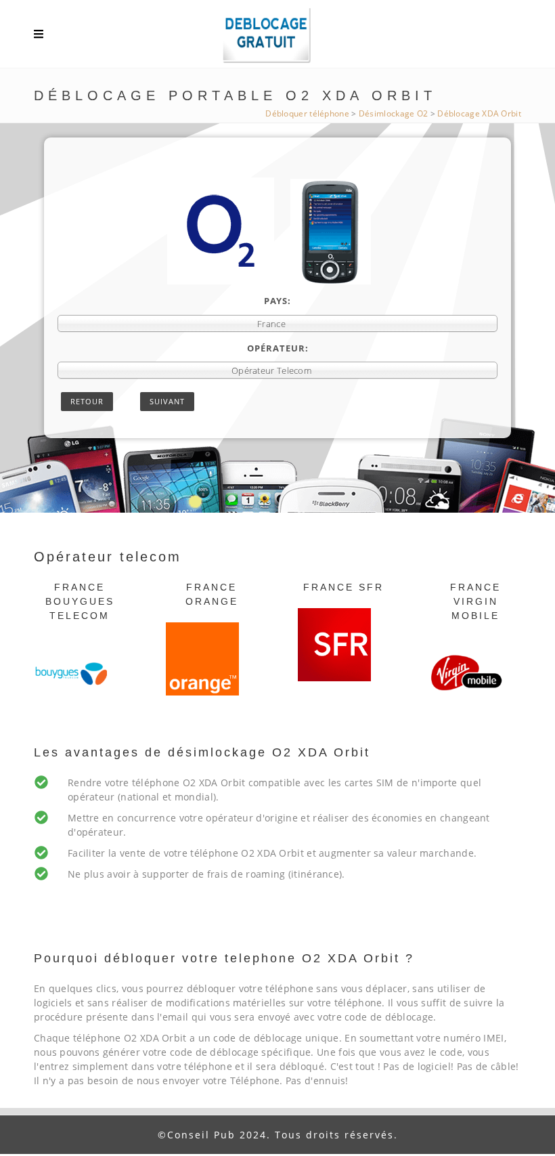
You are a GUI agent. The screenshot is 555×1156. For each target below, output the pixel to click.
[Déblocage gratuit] (277, 37)
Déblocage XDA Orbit (479, 113)
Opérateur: (278, 348)
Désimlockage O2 (393, 113)
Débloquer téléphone (307, 113)
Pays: (277, 301)
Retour (87, 401)
